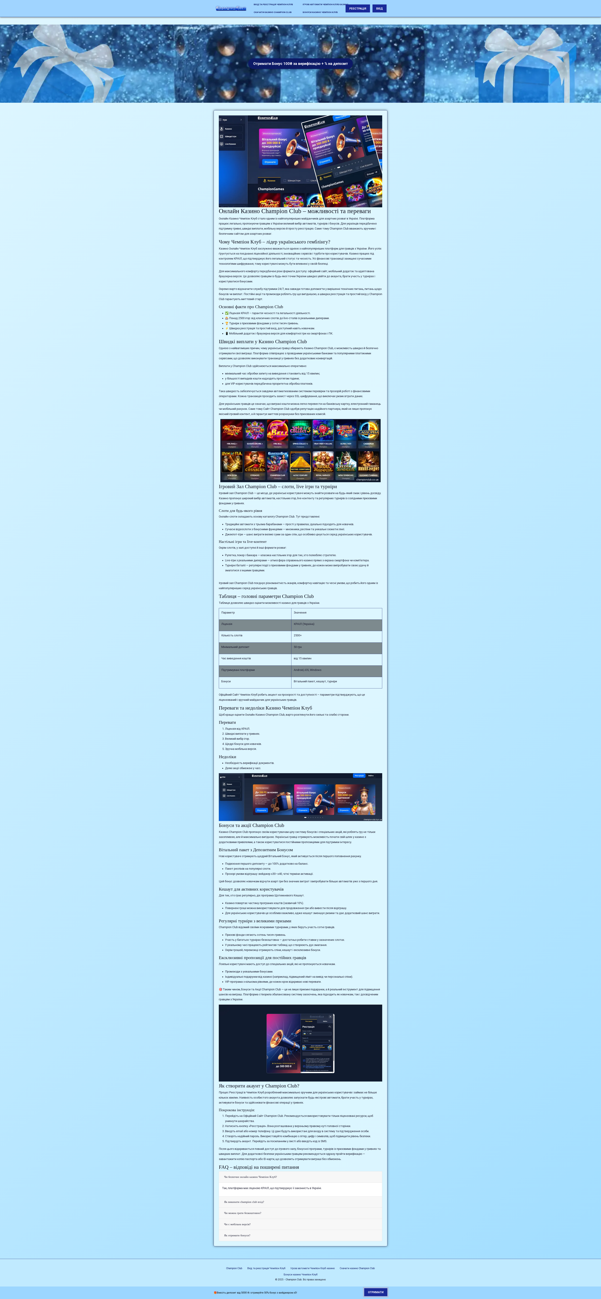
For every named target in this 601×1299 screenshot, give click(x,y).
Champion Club (234, 1268)
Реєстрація (357, 8)
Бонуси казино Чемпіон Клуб (320, 12)
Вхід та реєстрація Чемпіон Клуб (273, 4)
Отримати (376, 1292)
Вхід (379, 8)
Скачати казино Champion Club (273, 12)
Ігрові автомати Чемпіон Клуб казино (325, 4)
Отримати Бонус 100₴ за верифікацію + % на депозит (300, 63)
